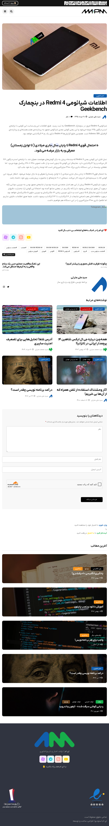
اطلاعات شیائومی (11, 248)
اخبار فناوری (100, 96)
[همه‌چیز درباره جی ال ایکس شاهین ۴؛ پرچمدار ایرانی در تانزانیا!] (82, 319)
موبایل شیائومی (32, 251)
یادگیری (77, 569)
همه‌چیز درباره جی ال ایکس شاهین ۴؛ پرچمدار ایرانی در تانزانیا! (82, 341)
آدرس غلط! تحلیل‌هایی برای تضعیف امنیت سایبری (29, 341)
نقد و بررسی (32, 309)
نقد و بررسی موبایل (71, 309)
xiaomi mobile (51, 248)
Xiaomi (64, 248)
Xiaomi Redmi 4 (35, 248)
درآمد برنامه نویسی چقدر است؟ (31, 390)
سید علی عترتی (94, 117)
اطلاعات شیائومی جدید (97, 251)
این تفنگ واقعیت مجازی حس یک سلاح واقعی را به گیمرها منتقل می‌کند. (21, 266)
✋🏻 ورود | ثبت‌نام (10, 3)
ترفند (99, 702)
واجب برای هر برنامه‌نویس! (89, 640)
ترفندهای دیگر (96, 635)
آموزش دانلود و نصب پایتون (88, 606)
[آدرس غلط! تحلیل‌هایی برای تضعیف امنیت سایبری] (27, 319)
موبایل (43, 251)
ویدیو (86, 569)
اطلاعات (23, 248)
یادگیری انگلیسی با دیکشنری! (87, 573)
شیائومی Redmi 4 (63, 251)
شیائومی (76, 251)
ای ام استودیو (101, 821)
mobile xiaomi (88, 248)
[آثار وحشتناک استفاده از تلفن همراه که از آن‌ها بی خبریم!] (82, 370)
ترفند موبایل (86, 359)
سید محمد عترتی (41, 349)
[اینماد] (97, 798)
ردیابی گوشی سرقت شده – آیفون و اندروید (81, 706)
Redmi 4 (75, 248)
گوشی (51, 251)
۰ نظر (68, 117)
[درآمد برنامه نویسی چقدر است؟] (27, 370)
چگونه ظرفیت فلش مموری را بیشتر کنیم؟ (86, 265)
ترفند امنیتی (89, 702)
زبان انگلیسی (97, 569)
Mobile (101, 248)
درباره (84, 251)
